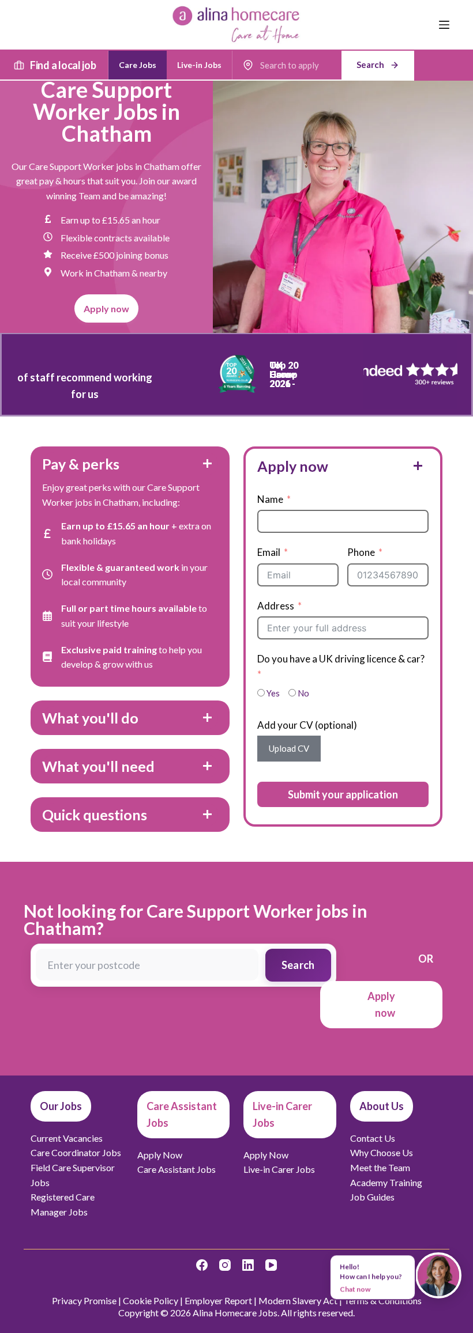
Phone (361, 552)
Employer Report (218, 1300)
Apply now (292, 466)
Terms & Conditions (383, 1300)
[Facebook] (202, 1265)
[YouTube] (271, 1265)
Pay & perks (80, 463)
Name (270, 499)
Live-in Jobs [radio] (199, 65)
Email (268, 552)
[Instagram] (225, 1265)
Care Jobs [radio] (137, 65)
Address (275, 606)
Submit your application (343, 794)
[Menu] (444, 25)
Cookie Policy (150, 1300)
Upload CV (289, 748)
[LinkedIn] (248, 1265)
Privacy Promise (84, 1300)
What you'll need (98, 766)
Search (298, 965)
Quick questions (94, 814)
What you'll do (90, 717)
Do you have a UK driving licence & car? (341, 659)
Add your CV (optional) (307, 725)
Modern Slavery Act (297, 1300)
